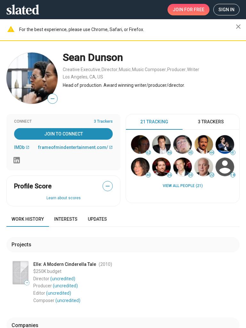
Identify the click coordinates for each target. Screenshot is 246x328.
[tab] (154, 122)
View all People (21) (183, 186)
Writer (193, 69)
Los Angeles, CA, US (83, 76)
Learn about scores (63, 198)
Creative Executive (81, 69)
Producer (176, 69)
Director (110, 69)
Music (125, 69)
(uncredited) (62, 278)
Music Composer (149, 69)
